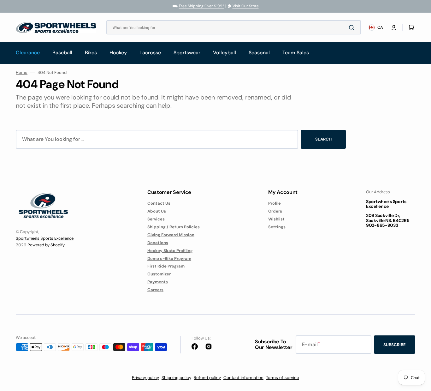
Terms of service (282, 377)
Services (156, 219)
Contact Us (158, 203)
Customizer (159, 274)
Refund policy (207, 377)
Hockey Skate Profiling (170, 250)
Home (21, 72)
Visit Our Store (246, 6)
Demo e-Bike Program (169, 258)
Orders (275, 211)
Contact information (243, 377)
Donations (157, 242)
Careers (155, 289)
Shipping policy (176, 377)
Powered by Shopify (46, 245)
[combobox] (233, 27)
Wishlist (276, 219)
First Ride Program (166, 266)
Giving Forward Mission (170, 235)
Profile (274, 203)
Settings (277, 227)
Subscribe (394, 344)
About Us (156, 211)
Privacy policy (145, 377)
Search (323, 139)
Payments (157, 282)
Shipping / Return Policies (173, 227)
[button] (394, 27)
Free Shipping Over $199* (201, 6)
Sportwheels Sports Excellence (45, 238)
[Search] (353, 27)
